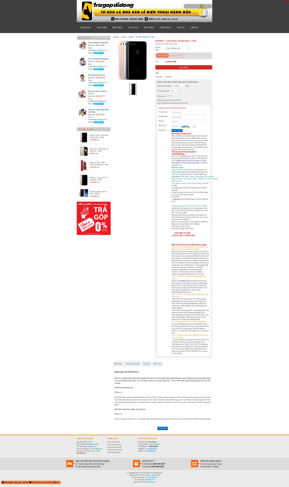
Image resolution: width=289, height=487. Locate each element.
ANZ (206, 176)
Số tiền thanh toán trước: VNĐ (169, 100)
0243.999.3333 (97, 449)
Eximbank (179, 179)
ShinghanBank (199, 176)
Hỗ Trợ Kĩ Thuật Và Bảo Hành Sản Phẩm (98, 111)
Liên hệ (194, 28)
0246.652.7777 (92, 446)
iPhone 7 (124, 37)
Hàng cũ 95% (162, 55)
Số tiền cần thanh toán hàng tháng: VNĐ (172, 103)
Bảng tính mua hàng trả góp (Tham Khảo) (177, 82)
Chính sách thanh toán (114, 444)
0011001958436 (155, 444)
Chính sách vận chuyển (114, 447)
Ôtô (57, 482)
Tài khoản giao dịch (147, 438)
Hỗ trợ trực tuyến (84, 38)
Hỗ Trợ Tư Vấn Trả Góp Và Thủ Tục (97, 92)
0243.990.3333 (150, 482)
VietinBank (201, 179)
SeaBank (208, 179)
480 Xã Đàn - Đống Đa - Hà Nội (31, 482)
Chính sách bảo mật (113, 442)
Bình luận (157, 364)
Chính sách (165, 28)
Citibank (194, 179)
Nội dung (118, 364)
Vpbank (184, 183)
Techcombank (187, 179)
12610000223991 (150, 451)
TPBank (199, 183)
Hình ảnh (146, 364)
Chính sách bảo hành (113, 452)
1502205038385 (152, 449)
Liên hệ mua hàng (85, 438)
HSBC (186, 176)
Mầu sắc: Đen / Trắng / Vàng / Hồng (166, 44)
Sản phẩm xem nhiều (85, 129)
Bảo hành (149, 28)
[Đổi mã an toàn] (194, 127)
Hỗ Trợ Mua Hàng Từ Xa (96, 75)
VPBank (191, 176)
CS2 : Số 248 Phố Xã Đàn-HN (98, 59)
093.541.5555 (94, 444)
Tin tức (181, 28)
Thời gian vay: (161, 96)
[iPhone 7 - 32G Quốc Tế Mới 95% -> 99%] (132, 89)
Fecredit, (193, 183)
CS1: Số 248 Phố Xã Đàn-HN (98, 43)
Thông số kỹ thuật (132, 364)
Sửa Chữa (133, 28)
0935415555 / (37, 482)
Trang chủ (85, 28)
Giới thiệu (117, 28)
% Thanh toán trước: (163, 91)
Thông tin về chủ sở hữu (114, 450)
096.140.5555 (81, 444)
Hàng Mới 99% (176, 55)
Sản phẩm (101, 28)
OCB (188, 183)
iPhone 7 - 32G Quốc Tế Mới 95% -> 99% (142, 37)
